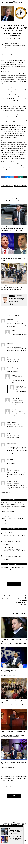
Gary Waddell (15, 398)
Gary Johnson (18, 183)
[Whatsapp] (20, 177)
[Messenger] (7, 177)
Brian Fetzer (10, 357)
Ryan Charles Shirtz (12, 443)
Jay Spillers (10, 319)
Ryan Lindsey (10, 343)
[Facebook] (3, 177)
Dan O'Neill (10, 459)
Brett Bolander (11, 433)
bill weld (9, 183)
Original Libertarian (20, 185)
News (19, 38)
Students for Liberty (14, 187)
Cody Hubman (15, 410)
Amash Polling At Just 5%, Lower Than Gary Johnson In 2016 (15, 838)
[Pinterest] (16, 177)
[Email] (25, 177)
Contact (24, 840)
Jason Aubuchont (11, 422)
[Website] (12, 304)
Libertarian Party (7, 185)
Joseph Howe (10, 367)
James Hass (15, 375)
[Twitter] (12, 177)
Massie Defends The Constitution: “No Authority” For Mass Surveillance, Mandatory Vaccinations (14, 535)
